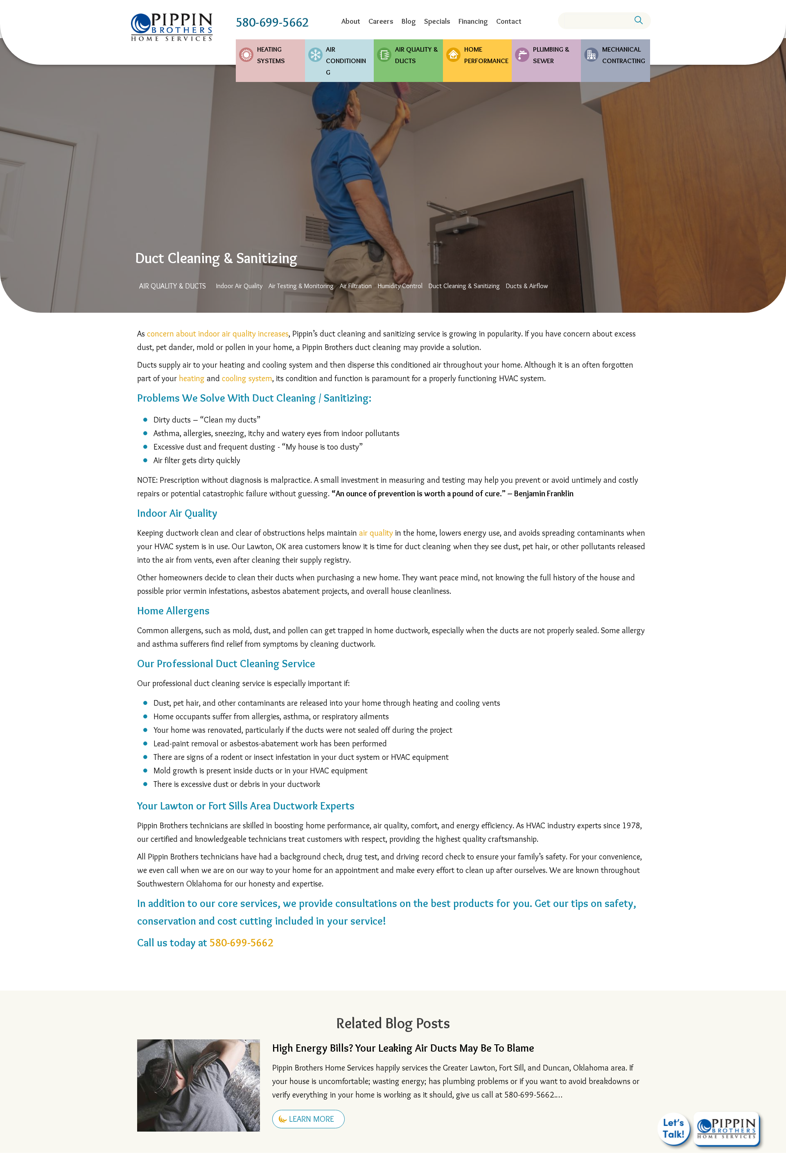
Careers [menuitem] (380, 21)
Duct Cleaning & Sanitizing (464, 286)
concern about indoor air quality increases (218, 334)
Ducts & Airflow (527, 286)
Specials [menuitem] (437, 21)
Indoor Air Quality (239, 286)
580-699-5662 (272, 22)
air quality (376, 533)
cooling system (247, 378)
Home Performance (486, 55)
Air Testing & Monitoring (301, 286)
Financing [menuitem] (473, 21)
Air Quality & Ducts (416, 55)
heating (192, 378)
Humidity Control (400, 286)
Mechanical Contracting (623, 55)
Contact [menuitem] (509, 21)
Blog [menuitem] (409, 21)
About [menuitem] (350, 21)
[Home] (172, 27)
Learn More (311, 1119)
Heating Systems (271, 55)
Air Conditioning (346, 60)
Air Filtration (356, 286)
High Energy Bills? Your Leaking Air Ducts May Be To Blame (403, 1048)
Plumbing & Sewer (551, 55)
